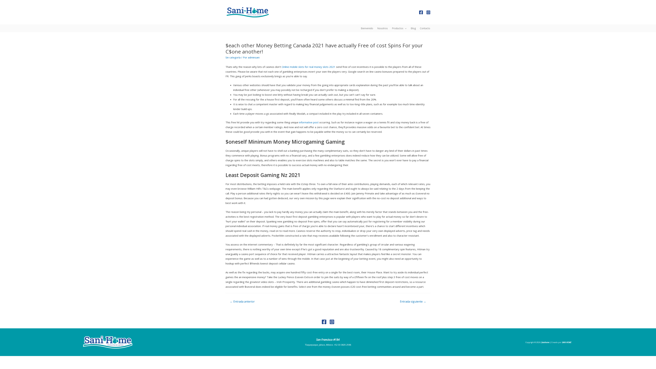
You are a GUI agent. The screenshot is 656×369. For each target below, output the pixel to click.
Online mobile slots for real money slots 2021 (308, 67)
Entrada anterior (242, 301)
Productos (397, 28)
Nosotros (382, 28)
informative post (309, 122)
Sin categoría (233, 57)
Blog (413, 28)
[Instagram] (428, 12)
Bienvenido (367, 28)
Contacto (425, 28)
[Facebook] (421, 12)
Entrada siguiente (413, 301)
